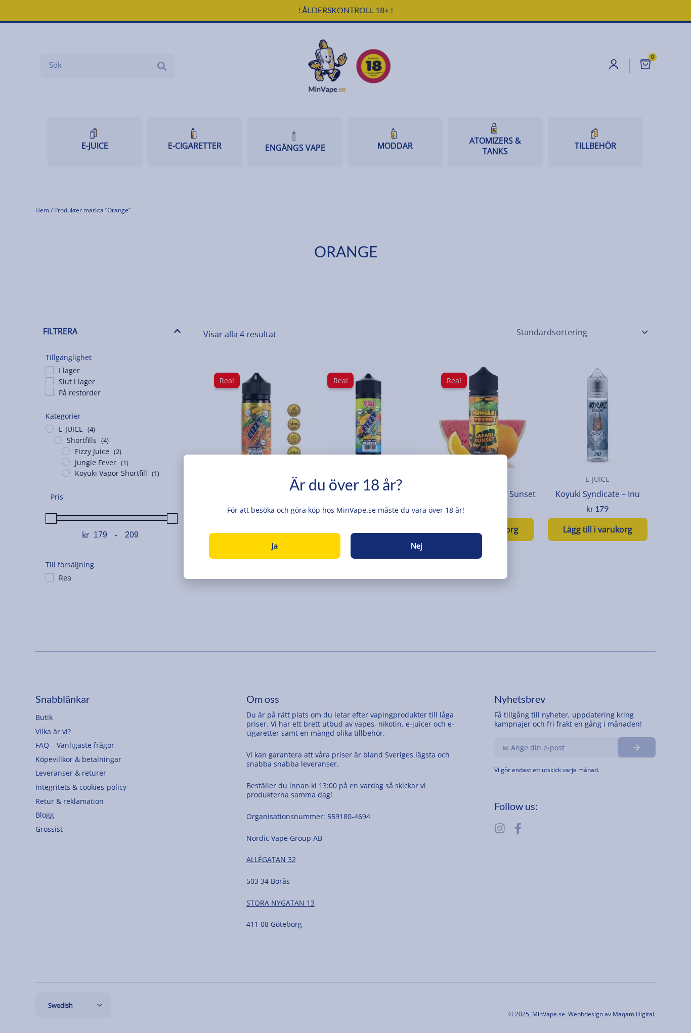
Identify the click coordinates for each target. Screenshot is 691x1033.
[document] (345, 516)
